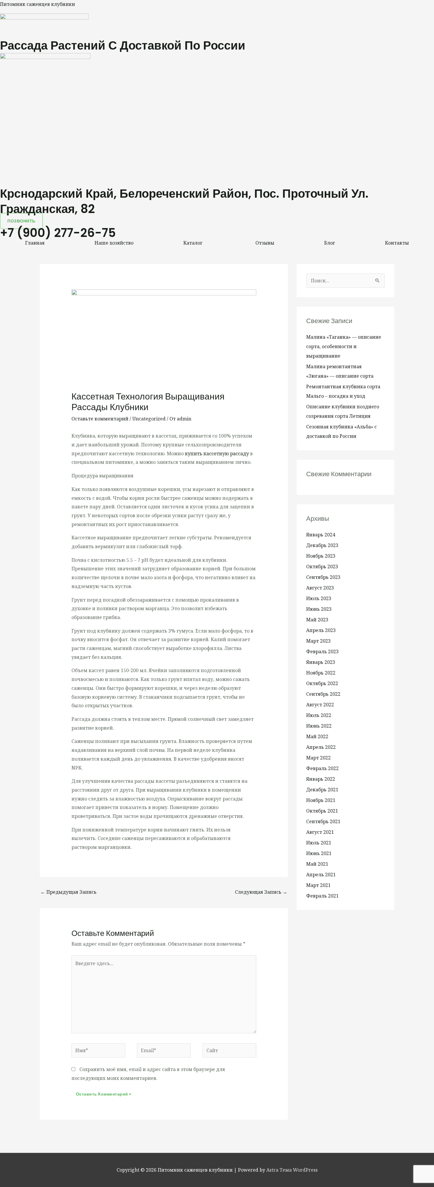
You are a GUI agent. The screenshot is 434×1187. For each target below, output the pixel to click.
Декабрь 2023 (322, 545)
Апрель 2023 (321, 630)
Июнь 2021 (319, 853)
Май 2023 (317, 619)
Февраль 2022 (322, 768)
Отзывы (264, 242)
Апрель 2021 (321, 874)
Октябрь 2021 (322, 811)
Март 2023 (318, 641)
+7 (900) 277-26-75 (58, 233)
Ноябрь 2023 (320, 556)
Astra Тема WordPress (292, 1170)
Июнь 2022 (319, 726)
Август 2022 (320, 704)
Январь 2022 (320, 779)
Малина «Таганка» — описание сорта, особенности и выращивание (343, 346)
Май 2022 (317, 736)
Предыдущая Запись (68, 892)
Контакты (397, 242)
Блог (329, 242)
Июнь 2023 (319, 609)
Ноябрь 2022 (320, 672)
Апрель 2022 (321, 747)
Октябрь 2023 (322, 566)
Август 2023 (320, 588)
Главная (35, 242)
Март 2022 (318, 757)
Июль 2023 (318, 598)
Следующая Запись (261, 892)
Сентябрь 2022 (323, 694)
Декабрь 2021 (322, 789)
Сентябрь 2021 (323, 821)
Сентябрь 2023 (323, 577)
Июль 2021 (318, 842)
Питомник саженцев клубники (37, 4)
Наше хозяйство (113, 242)
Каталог (193, 242)
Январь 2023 (320, 662)
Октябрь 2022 (322, 683)
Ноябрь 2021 (320, 800)
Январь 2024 (320, 534)
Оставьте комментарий (99, 418)
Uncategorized (149, 418)
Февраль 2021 (322, 896)
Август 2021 (320, 832)
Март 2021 (318, 885)
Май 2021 (317, 864)
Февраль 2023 (322, 651)
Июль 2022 (318, 715)
